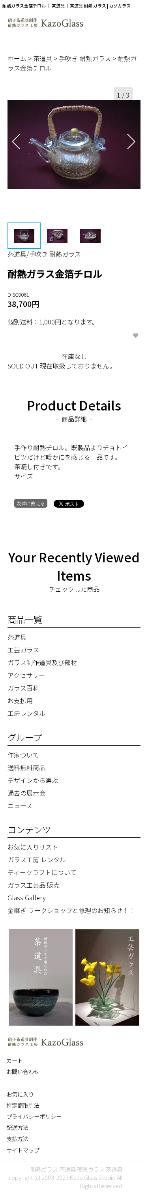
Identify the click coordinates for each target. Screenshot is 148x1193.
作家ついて (23, 755)
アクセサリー (26, 675)
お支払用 (20, 700)
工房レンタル (26, 713)
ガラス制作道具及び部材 (42, 662)
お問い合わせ (22, 1071)
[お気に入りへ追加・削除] (136, 336)
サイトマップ (22, 1150)
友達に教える (31, 503)
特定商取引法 (22, 1105)
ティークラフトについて (42, 872)
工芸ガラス (23, 649)
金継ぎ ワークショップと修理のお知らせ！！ (71, 910)
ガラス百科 (23, 687)
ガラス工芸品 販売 (33, 885)
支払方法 (17, 1138)
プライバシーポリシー (34, 1116)
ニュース (19, 805)
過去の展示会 (26, 793)
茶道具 (43, 58)
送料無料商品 (26, 767)
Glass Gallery (26, 897)
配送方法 (17, 1127)
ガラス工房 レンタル (36, 859)
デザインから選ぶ (32, 780)
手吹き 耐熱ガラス (85, 58)
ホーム (17, 58)
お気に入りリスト (32, 847)
